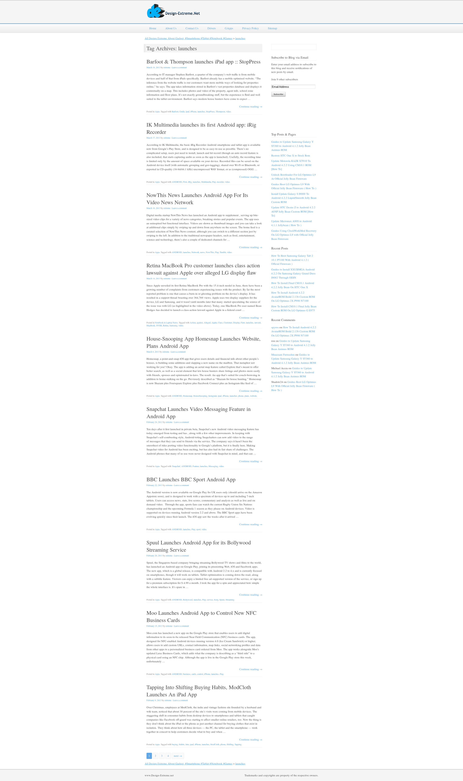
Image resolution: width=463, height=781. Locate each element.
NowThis (210, 252)
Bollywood (188, 599)
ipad (187, 111)
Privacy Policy (250, 28)
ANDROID (177, 181)
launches (240, 38)
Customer (228, 322)
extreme (166, 67)
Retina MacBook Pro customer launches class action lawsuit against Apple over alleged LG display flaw (203, 269)
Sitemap (272, 28)
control (200, 673)
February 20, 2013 (154, 555)
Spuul (221, 599)
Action (193, 322)
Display (236, 322)
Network (195, 252)
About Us (171, 28)
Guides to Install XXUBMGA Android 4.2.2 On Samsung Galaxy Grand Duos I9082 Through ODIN (293, 273)
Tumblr (223, 252)
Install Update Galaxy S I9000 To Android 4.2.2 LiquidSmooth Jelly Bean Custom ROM (294, 198)
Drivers (211, 28)
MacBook (150, 325)
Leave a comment (179, 67)
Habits (181, 744)
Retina (165, 325)
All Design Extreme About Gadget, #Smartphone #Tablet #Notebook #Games (188, 38)
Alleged (207, 322)
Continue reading (250, 106)
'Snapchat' (176, 466)
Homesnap (187, 395)
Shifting (230, 744)
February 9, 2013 (153, 700)
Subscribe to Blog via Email (289, 57)
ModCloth (214, 744)
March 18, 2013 (153, 67)
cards (194, 673)
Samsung (173, 325)
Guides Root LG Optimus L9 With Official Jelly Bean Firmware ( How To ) (293, 386)
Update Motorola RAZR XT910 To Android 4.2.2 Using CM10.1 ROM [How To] (291, 165)
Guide (182, 111)
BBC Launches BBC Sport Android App (190, 479)
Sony (216, 599)
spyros (275, 327)
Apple (214, 322)
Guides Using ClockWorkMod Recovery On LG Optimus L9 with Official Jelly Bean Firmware (294, 235)
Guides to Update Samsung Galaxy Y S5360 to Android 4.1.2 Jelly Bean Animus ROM (292, 146)
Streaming (230, 599)
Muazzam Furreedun (283, 354)
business (186, 673)
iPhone (193, 111)
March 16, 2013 (153, 208)
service (210, 599)
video (228, 111)
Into (187, 744)
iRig (190, 181)
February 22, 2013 (154, 485)
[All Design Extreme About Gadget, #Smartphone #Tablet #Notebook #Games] (173, 15)
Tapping (238, 744)
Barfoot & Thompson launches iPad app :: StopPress (203, 61)
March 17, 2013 (153, 137)
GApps (229, 28)
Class (220, 322)
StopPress (210, 111)
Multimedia (206, 181)
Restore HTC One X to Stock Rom (290, 155)
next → (178, 755)
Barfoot (175, 111)
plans (247, 395)
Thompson (220, 111)
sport (198, 529)
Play (214, 181)
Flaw (243, 322)
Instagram (212, 395)
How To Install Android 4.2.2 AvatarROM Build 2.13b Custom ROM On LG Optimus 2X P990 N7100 (293, 296)
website (253, 395)
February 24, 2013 (154, 422)
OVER (159, 325)
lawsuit (257, 322)
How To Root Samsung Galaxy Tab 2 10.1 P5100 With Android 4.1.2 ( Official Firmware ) (292, 260)
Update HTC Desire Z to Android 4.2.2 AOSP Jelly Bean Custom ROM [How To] (293, 211)
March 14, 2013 (153, 278)
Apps (157, 111)
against (200, 322)
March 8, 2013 (152, 351)
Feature (196, 466)
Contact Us (192, 28)
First (185, 181)
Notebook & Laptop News (166, 322)
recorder (220, 181)
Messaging (213, 466)
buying (175, 744)
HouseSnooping (200, 395)
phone (240, 395)
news (202, 252)
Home (152, 28)
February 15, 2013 (154, 625)
